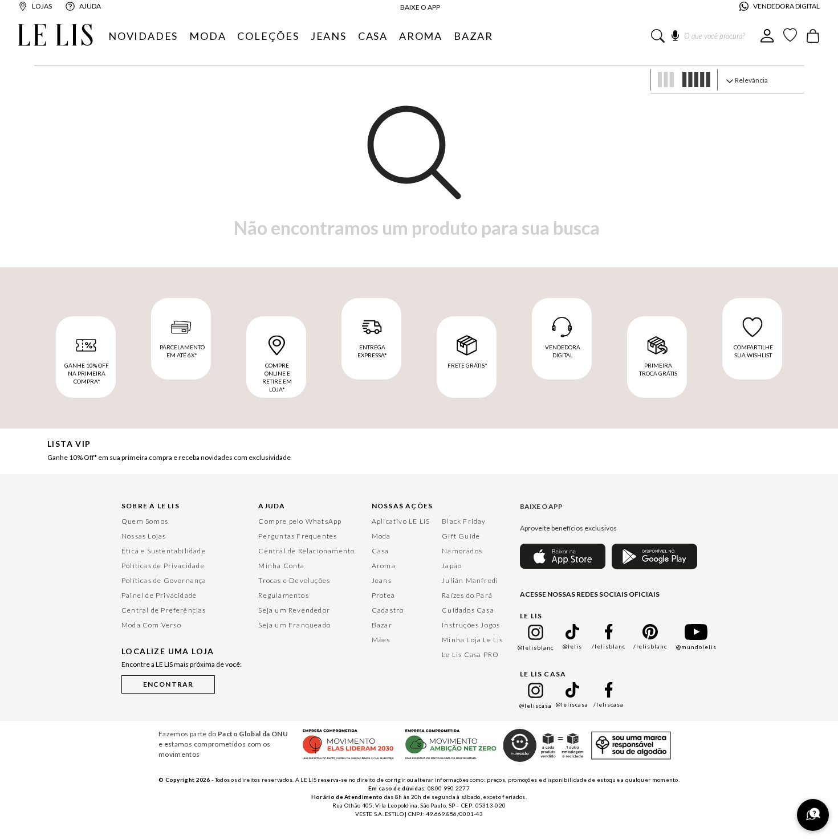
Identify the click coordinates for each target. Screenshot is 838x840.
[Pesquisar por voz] (675, 33)
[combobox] (705, 36)
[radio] (663, 80)
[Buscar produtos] (658, 36)
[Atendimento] (813, 815)
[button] (168, 682)
